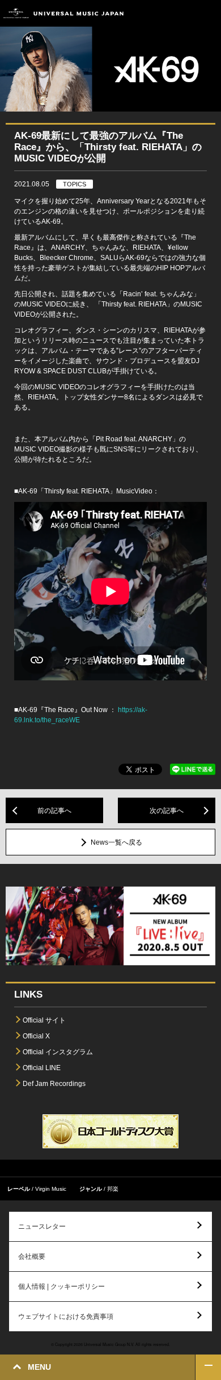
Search (183, 13)
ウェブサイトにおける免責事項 (65, 1317)
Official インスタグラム (58, 1052)
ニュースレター (42, 1226)
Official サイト (44, 1020)
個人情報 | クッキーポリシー (61, 1286)
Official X (36, 1036)
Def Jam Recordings (54, 1084)
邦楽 (112, 1189)
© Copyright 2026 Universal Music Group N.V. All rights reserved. (110, 1344)
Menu (208, 13)
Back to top (208, 1367)
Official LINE (42, 1068)
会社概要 (31, 1256)
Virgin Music (50, 1189)
